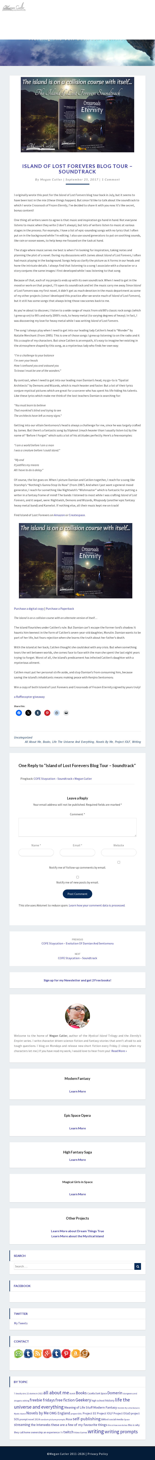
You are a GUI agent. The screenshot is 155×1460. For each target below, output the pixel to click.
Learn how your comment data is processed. (97, 905)
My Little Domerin (132, 1408)
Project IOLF (122, 742)
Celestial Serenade (68, 19)
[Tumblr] (56, 1355)
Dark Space (101, 1393)
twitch (68, 1431)
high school (98, 1400)
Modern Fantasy (105, 1407)
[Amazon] (75, 1355)
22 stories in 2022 (35, 1393)
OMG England (59, 1413)
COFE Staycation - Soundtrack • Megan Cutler (63, 778)
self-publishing (86, 1418)
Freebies (10, 19)
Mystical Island (46, 32)
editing (25, 1400)
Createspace (77, 515)
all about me (33, 742)
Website (118, 845)
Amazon (59, 515)
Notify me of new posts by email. (77, 882)
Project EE (89, 1413)
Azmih (72, 1393)
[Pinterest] (66, 1355)
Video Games (80, 1432)
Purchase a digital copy (29, 608)
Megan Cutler (51, 179)
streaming (22, 1424)
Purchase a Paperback (60, 608)
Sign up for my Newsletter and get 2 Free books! (77, 980)
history (110, 1400)
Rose (69, 1419)
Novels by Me (104, 742)
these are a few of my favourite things (79, 1425)
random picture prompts (52, 1419)
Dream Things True (17, 32)
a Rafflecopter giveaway (29, 697)
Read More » (119, 1051)
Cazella (91, 1393)
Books (46, 742)
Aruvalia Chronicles (36, 19)
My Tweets (21, 1323)
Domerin (114, 1392)
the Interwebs (40, 1425)
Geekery (83, 1400)
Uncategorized (23, 737)
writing (136, 742)
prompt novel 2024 (29, 1419)
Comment (77, 814)
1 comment (111, 179)
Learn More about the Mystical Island (77, 1236)
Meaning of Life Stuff (78, 1407)
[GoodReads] (85, 1355)
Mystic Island (20, 1413)
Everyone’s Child (98, 19)
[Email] (18, 1355)
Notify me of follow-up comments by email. (77, 867)
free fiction (65, 1400)
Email (77, 845)
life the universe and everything (73, 742)
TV (61, 1432)
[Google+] (47, 1355)
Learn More (77, 1091)
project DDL (76, 1413)
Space (126, 1419)
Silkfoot (105, 1419)
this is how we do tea (117, 1425)
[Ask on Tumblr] (28, 1355)
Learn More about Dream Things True (77, 1231)
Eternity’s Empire (128, 19)
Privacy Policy (98, 1454)
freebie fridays (42, 1400)
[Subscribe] (37, 1355)
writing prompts (121, 1432)
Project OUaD (121, 1413)
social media (116, 1419)
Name (36, 845)
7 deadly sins (20, 1393)
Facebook (22, 1286)
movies (121, 1408)
